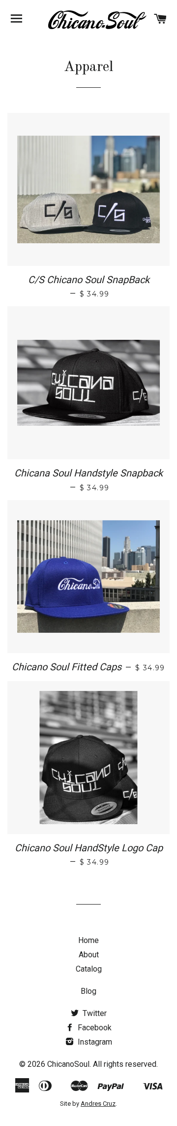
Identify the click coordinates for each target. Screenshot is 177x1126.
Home (88, 940)
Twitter (94, 1013)
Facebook (94, 1027)
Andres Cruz (98, 1103)
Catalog (89, 969)
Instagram (94, 1042)
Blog (88, 991)
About (89, 954)
